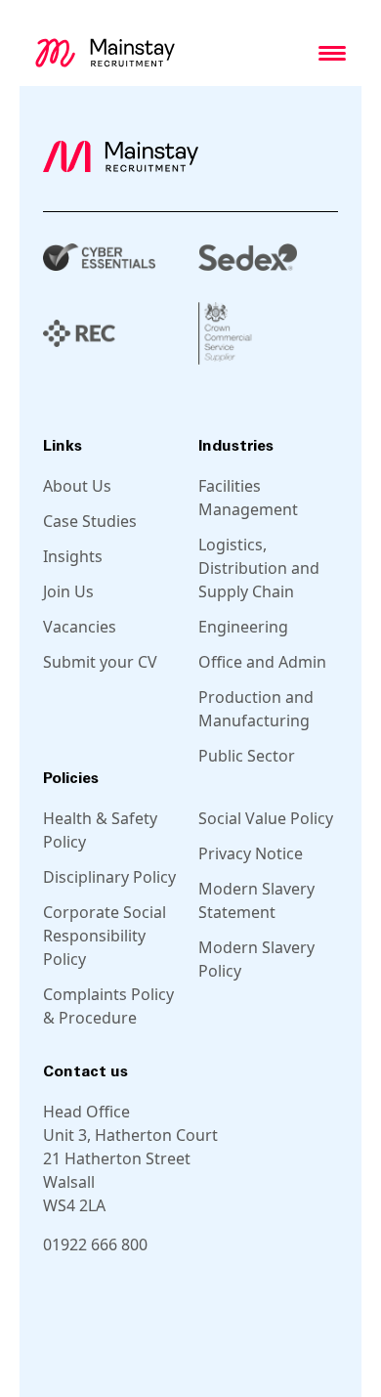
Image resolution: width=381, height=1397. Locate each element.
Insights (73, 556)
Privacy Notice (250, 853)
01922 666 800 (95, 1244)
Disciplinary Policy (109, 877)
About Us (77, 486)
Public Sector (246, 755)
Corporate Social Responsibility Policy (104, 935)
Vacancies (79, 626)
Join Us (68, 591)
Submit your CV (100, 662)
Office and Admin (262, 662)
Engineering (243, 626)
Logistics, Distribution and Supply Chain (258, 568)
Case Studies (90, 521)
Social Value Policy (265, 818)
